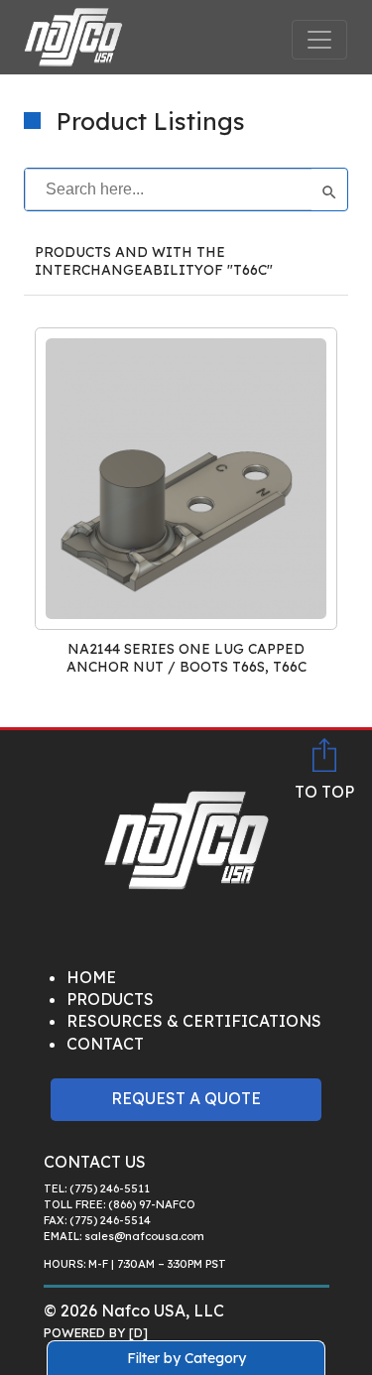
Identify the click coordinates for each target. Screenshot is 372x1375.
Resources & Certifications (193, 1021)
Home (91, 977)
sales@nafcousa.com (144, 1236)
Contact (105, 1044)
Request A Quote (186, 1098)
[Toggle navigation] (319, 40)
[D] (138, 1332)
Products (110, 999)
